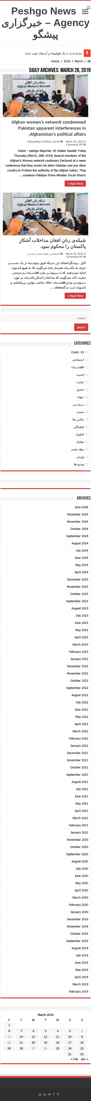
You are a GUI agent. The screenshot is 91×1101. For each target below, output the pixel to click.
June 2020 (81, 876)
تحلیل (80, 389)
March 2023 (80, 644)
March (79, 61)
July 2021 (82, 789)
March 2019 (80, 984)
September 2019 (77, 941)
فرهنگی (79, 427)
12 (45, 1036)
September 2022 (77, 688)
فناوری (80, 434)
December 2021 (77, 753)
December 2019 (77, 919)
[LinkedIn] (45, 1094)
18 (57, 1042)
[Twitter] (50, 1094)
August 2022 (80, 695)
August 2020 (80, 861)
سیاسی (32, 253)
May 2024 (81, 565)
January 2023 (79, 659)
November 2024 (77, 521)
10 (69, 1036)
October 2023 (79, 594)
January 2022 (79, 745)
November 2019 (77, 926)
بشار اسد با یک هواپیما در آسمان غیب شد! (53, 53)
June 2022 (81, 709)
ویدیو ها (79, 464)
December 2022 (77, 666)
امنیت (80, 374)
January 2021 (79, 832)
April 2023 (81, 637)
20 (33, 1042)
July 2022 (82, 702)
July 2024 (82, 550)
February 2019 (78, 991)
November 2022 (77, 673)
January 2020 (79, 912)
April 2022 (81, 724)
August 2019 (80, 948)
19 (45, 1042)
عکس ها (78, 419)
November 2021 (77, 760)
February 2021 (78, 825)
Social (56, 141)
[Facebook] (53, 1094)
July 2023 (82, 615)
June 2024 (81, 557)
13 (33, 1036)
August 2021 (80, 782)
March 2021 (80, 818)
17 (69, 1042)
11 (57, 1036)
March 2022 (80, 731)
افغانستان (43, 253)
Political (47, 141)
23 (82, 1048)
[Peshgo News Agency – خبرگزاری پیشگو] (45, 22)
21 (21, 1042)
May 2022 (81, 717)
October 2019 (79, 933)
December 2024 (77, 514)
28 (21, 1048)
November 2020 (77, 839)
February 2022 (78, 738)
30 (82, 1054)
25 (57, 1048)
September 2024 (77, 536)
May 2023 (81, 630)
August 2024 (80, 543)
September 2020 (77, 854)
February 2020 (78, 905)
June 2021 (81, 796)
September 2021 (77, 774)
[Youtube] (40, 1094)
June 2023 (81, 623)
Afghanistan (34, 141)
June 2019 (81, 962)
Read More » (75, 183)
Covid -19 (77, 352)
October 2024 (79, 529)
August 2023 (80, 608)
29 (9, 1048)
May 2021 (81, 803)
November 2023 (77, 586)
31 (69, 1054)
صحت (80, 412)
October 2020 (79, 847)
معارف (80, 442)
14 (21, 1036)
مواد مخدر (77, 449)
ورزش (80, 456)
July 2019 (82, 955)
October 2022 (79, 680)
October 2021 (79, 767)
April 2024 (81, 572)
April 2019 (81, 977)
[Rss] (58, 1094)
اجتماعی (55, 253)
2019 (67, 61)
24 (69, 1048)
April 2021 (81, 811)
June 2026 (81, 507)
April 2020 (81, 890)
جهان (80, 397)
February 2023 (78, 651)
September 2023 (77, 601)
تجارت (80, 382)
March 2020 (80, 897)
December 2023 (77, 579)
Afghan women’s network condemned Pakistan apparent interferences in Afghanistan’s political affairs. (48, 128)
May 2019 (81, 970)
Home (55, 61)
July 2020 (82, 868)
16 (82, 1042)
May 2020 (81, 883)
